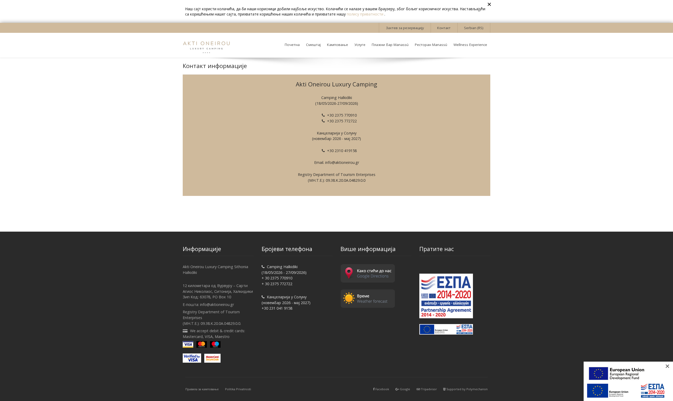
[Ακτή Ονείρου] (206, 45)
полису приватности (365, 14)
